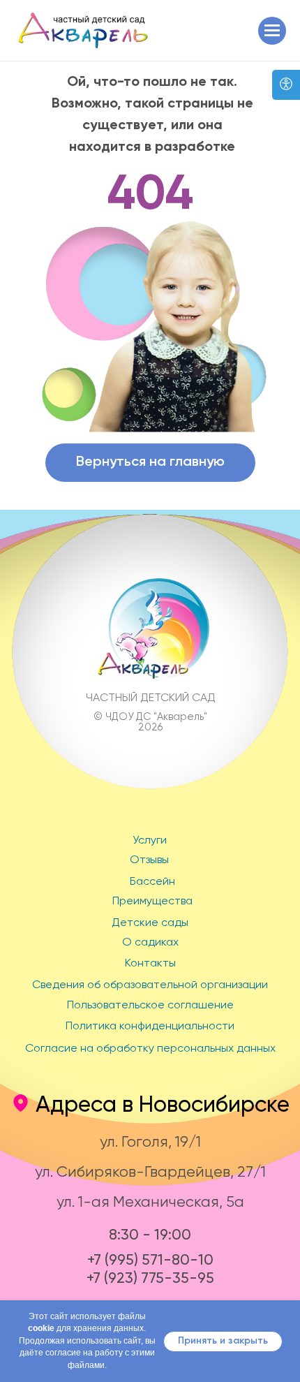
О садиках (150, 942)
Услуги (150, 840)
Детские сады (150, 923)
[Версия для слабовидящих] (286, 85)
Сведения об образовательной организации (150, 985)
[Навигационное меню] (272, 31)
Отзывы (149, 860)
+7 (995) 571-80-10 (150, 1259)
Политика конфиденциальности (150, 1026)
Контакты (150, 963)
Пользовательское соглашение (150, 1005)
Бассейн (152, 882)
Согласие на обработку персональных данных (150, 1048)
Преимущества (152, 901)
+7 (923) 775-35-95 (150, 1277)
